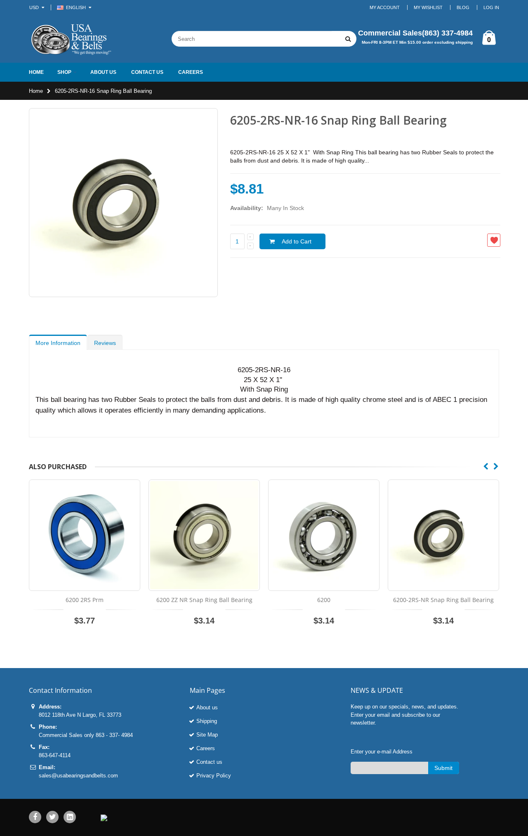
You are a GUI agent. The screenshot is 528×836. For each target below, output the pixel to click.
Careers (205, 748)
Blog (463, 7)
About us (207, 707)
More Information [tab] (57, 343)
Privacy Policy (213, 775)
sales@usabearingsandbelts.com (78, 775)
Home (36, 91)
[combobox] (252, 39)
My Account (385, 7)
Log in (491, 7)
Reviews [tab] (105, 343)
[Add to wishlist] (493, 240)
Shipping (206, 721)
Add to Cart (296, 241)
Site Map (207, 735)
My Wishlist (428, 7)
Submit (443, 768)
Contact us (209, 762)
